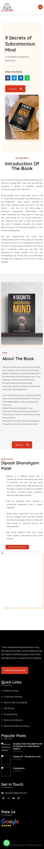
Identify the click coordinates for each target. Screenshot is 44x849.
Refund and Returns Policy (16, 726)
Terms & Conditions (13, 720)
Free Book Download (14, 670)
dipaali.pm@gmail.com (16, 793)
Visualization (19, 768)
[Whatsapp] (6, 843)
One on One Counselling (15, 702)
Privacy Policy (10, 714)
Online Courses (11, 690)
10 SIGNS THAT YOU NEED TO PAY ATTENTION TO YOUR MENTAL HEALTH (28, 746)
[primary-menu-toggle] (40, 7)
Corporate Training (13, 696)
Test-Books (9, 708)
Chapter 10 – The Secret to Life (26, 756)
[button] (7, 78)
